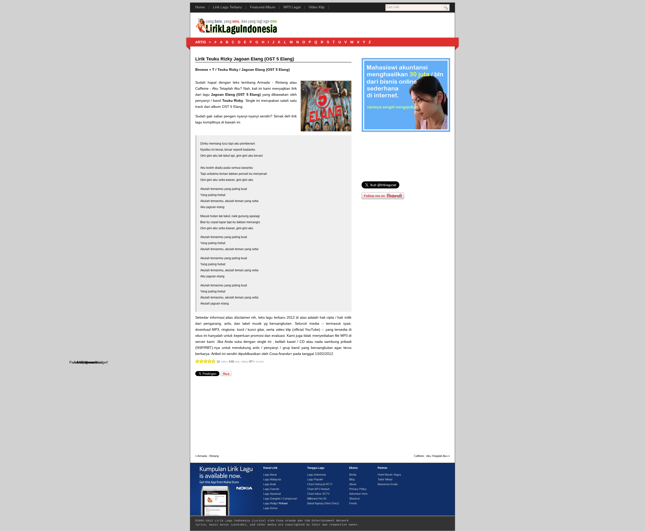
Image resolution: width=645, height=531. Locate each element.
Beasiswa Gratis (388, 484)
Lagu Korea (270, 508)
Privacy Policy (358, 488)
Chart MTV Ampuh (318, 488)
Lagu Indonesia (316, 474)
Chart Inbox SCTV (318, 493)
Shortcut (354, 498)
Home (200, 7)
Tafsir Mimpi (385, 479)
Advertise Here (358, 493)
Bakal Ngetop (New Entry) (323, 503)
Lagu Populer (315, 479)
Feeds (353, 503)
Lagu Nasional (272, 493)
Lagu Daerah (271, 488)
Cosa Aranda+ (280, 354)
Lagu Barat (270, 474)
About (352, 484)
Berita (352, 474)
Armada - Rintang (272, 82)
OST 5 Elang (232, 107)
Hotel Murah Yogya (389, 474)
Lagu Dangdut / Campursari (280, 498)
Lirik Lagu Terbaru (227, 7)
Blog (351, 479)
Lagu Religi (270, 503)
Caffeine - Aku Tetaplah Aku (217, 88)
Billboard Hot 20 (316, 498)
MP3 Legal (292, 7)
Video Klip (317, 7)
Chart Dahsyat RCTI (319, 484)
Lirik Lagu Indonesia (232, 520)
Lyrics (258, 520)
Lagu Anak (269, 484)
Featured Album (262, 7)
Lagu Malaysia (272, 479)
